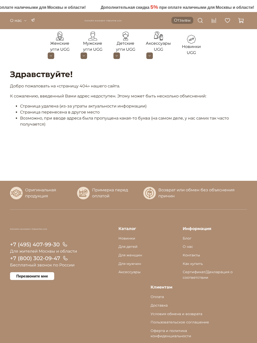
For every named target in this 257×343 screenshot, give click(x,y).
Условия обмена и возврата (176, 314)
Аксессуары (129, 272)
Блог (187, 238)
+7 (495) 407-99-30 (35, 244)
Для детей (128, 246)
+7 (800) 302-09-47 (35, 258)
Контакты (191, 255)
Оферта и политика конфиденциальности (171, 333)
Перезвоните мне (32, 276)
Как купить (193, 263)
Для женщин (130, 255)
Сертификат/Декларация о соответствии (208, 275)
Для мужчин (129, 263)
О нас (16, 20)
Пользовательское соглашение (180, 322)
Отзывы (182, 20)
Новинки (126, 238)
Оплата (157, 297)
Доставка (159, 305)
